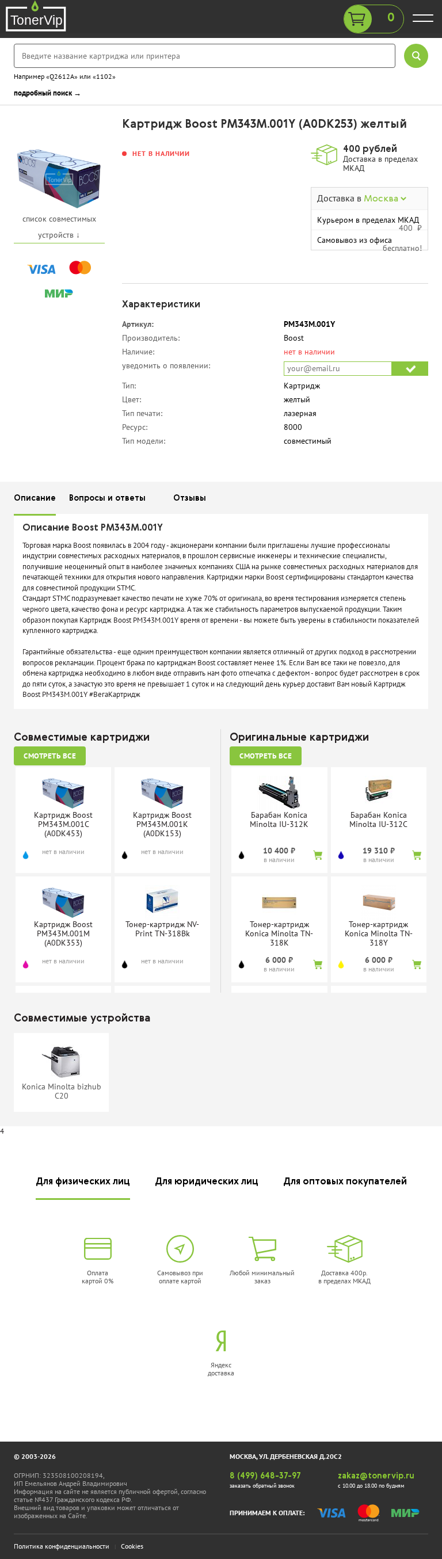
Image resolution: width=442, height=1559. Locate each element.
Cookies (132, 1546)
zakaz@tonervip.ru (376, 1476)
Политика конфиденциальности (61, 1546)
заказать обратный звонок (262, 1485)
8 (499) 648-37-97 (265, 1476)
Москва (382, 199)
